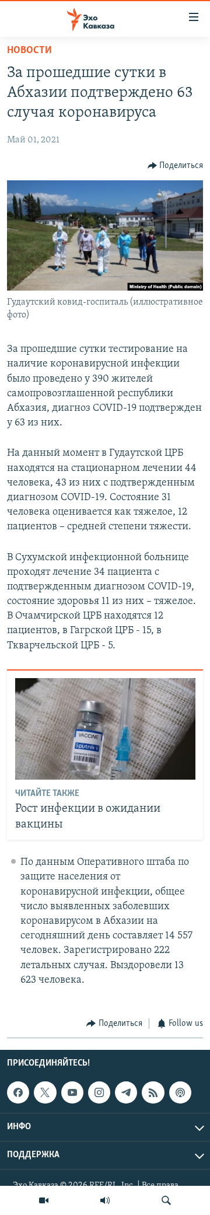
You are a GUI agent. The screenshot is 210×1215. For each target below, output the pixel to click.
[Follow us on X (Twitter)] (45, 1092)
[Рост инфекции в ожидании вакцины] (105, 729)
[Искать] (166, 1200)
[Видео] (43, 1200)
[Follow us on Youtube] (72, 1092)
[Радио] (105, 1200)
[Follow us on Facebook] (18, 1092)
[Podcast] (180, 1092)
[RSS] (153, 1092)
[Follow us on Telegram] (126, 1092)
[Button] (176, 165)
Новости (29, 51)
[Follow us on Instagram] (99, 1092)
